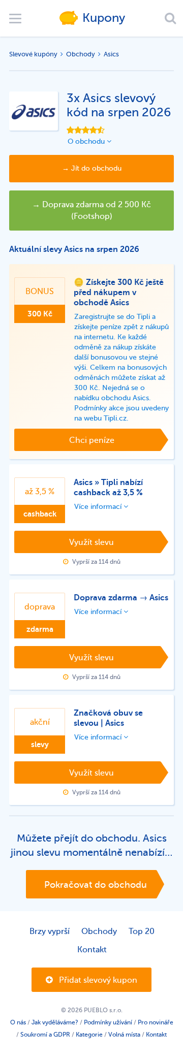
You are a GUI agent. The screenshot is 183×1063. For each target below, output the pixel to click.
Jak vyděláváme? (55, 1022)
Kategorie (89, 1034)
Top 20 (142, 931)
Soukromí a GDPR (45, 1034)
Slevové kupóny (33, 54)
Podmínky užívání (108, 1022)
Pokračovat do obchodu (95, 885)
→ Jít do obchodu (91, 168)
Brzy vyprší (49, 931)
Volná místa (124, 1034)
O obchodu (87, 141)
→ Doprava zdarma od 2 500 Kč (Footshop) (91, 210)
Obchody (80, 54)
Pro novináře (155, 1022)
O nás (18, 1022)
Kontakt (92, 949)
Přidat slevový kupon (97, 980)
